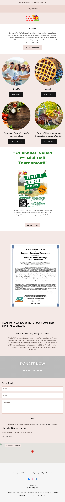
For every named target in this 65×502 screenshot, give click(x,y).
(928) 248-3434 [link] (33, 9)
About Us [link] (11, 493)
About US (16, 95)
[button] (4, 8)
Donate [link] (38, 493)
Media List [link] (41, 496)
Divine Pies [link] (29, 493)
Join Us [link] (19, 493)
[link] (32, 18)
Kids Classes (16, 141)
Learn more (49, 141)
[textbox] (32, 388)
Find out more (32, 48)
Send (32, 418)
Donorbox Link (32, 370)
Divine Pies (49, 95)
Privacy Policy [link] (39, 424)
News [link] (33, 496)
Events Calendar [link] (50, 493)
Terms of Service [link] (49, 424)
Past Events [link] (24, 496)
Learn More (32, 225)
